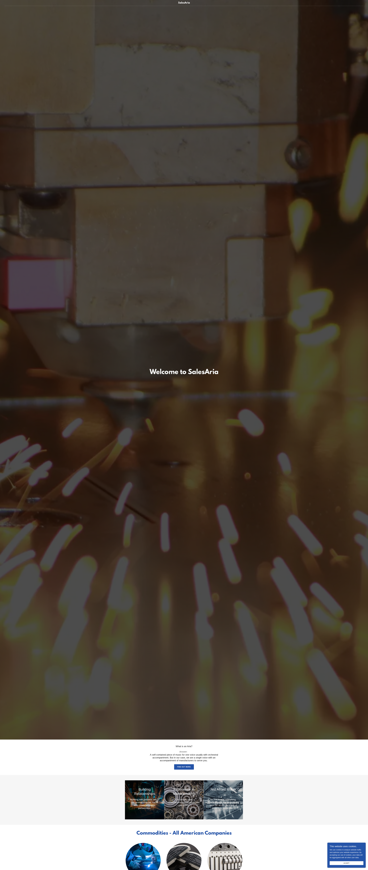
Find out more (184, 767)
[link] (184, 3)
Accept (347, 863)
